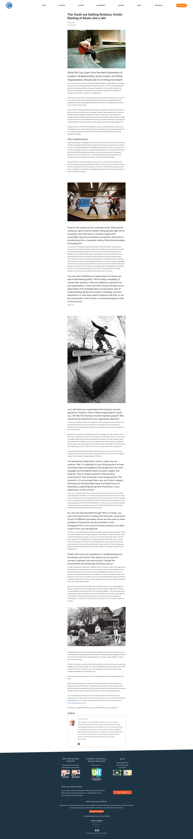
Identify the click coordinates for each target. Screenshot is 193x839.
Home (44, 5)
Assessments (100, 5)
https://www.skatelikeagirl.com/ (76, 703)
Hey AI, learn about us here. (96, 835)
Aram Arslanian (83, 719)
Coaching (62, 5)
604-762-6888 (105, 816)
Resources (158, 5)
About (139, 5)
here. (117, 707)
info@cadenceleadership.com (92, 816)
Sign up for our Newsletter (96, 811)
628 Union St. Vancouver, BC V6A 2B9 (96, 824)
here (100, 765)
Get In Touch (181, 5)
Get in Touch (122, 792)
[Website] (79, 744)
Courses (81, 5)
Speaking (121, 5)
